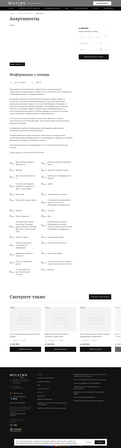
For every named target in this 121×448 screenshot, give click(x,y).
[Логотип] (17, 2)
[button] (94, 57)
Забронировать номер (19, 152)
